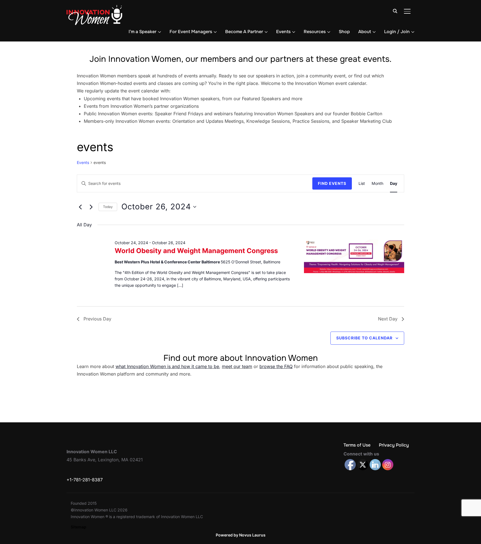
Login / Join (397, 32)
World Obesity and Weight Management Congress (196, 251)
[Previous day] (80, 207)
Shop (344, 32)
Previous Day (97, 319)
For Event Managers (191, 32)
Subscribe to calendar (364, 337)
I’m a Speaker (142, 32)
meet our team (237, 366)
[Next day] (91, 207)
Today (108, 207)
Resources (315, 32)
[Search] (395, 10)
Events (283, 32)
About (364, 32)
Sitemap (78, 527)
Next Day (387, 319)
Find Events (332, 183)
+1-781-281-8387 (85, 479)
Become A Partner (244, 32)
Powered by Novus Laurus (241, 535)
